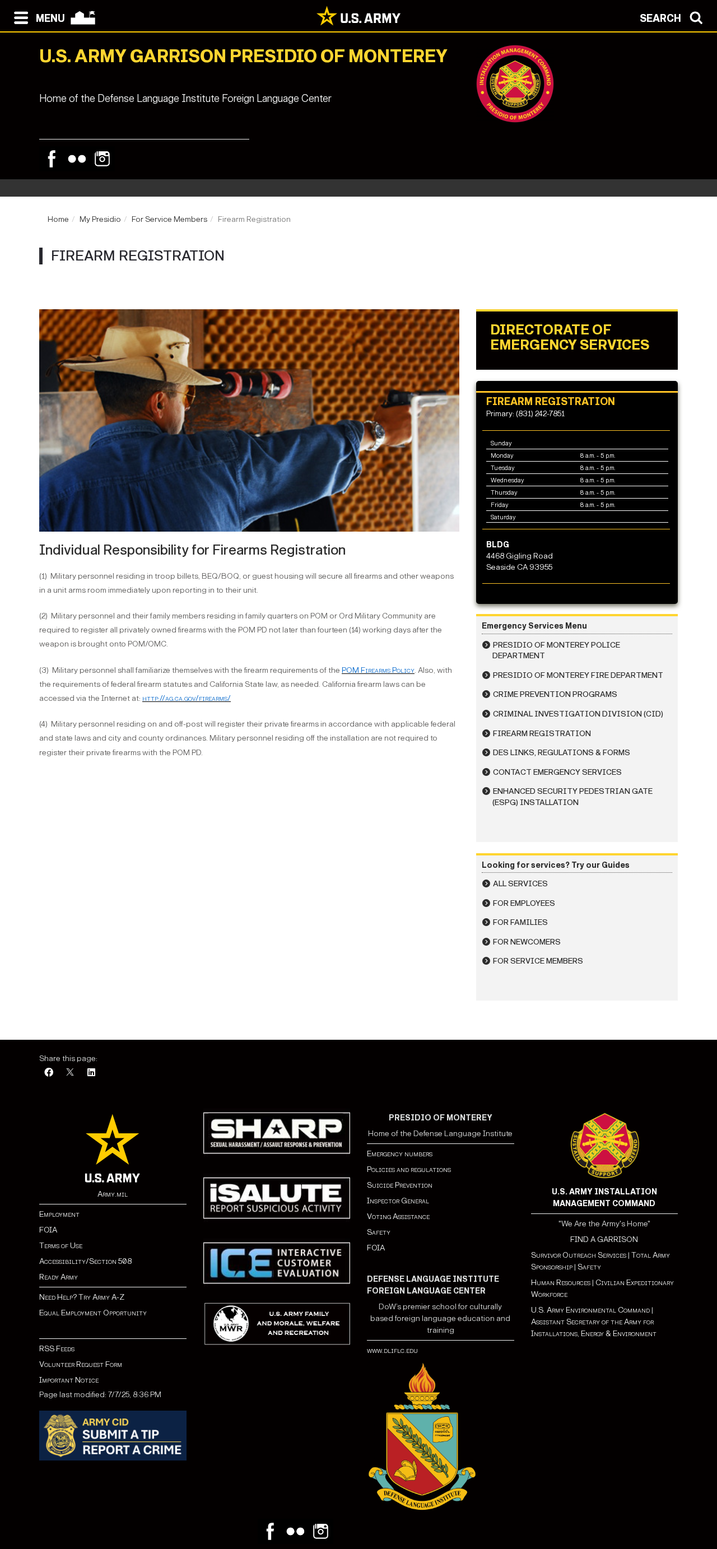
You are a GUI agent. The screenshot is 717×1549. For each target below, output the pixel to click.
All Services (520, 884)
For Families (520, 922)
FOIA (48, 1230)
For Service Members (169, 219)
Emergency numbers (399, 1154)
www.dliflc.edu (392, 1350)
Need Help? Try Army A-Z (81, 1297)
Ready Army (58, 1277)
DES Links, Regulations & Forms (561, 752)
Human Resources (560, 1282)
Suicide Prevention (399, 1185)
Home (58, 219)
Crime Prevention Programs (555, 694)
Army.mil (112, 1194)
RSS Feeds (57, 1348)
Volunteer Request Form (80, 1364)
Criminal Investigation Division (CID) (578, 714)
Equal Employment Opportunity (93, 1313)
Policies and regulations (409, 1169)
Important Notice (69, 1380)
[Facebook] (51, 158)
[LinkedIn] (91, 1073)
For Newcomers (527, 942)
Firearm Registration (542, 733)
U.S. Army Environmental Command (590, 1310)
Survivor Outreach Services (578, 1255)
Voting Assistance (398, 1216)
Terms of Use (60, 1245)
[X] (70, 1073)
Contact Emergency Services (557, 772)
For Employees (524, 903)
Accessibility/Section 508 (85, 1261)
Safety (378, 1232)
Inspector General (398, 1201)
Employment (59, 1214)
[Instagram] (102, 158)
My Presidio (100, 219)
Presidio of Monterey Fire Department (578, 675)
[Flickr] (77, 158)
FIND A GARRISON (604, 1239)
